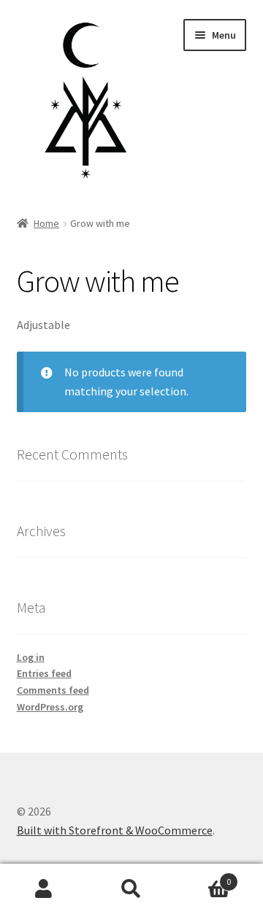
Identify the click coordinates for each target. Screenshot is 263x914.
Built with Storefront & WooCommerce (115, 830)
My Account (44, 889)
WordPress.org (50, 706)
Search (131, 889)
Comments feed (53, 690)
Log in (31, 657)
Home (46, 223)
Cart (203, 876)
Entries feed (44, 673)
